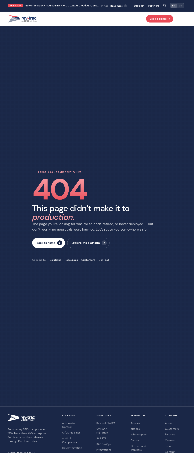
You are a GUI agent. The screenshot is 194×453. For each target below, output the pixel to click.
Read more (116, 5)
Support (139, 5)
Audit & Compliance (69, 440)
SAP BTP (101, 438)
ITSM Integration (72, 448)
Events (169, 446)
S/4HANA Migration (102, 430)
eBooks (135, 428)
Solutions (55, 260)
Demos (135, 440)
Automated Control (69, 425)
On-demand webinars (138, 447)
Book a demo (158, 18)
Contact (104, 260)
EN (173, 5)
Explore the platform (86, 243)
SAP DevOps (103, 444)
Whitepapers (139, 434)
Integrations (103, 449)
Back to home (46, 243)
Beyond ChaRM (105, 423)
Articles (135, 423)
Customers (88, 260)
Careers (170, 440)
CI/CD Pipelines (71, 432)
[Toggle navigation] (182, 19)
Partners (154, 5)
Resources (71, 260)
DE (180, 5)
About (169, 423)
